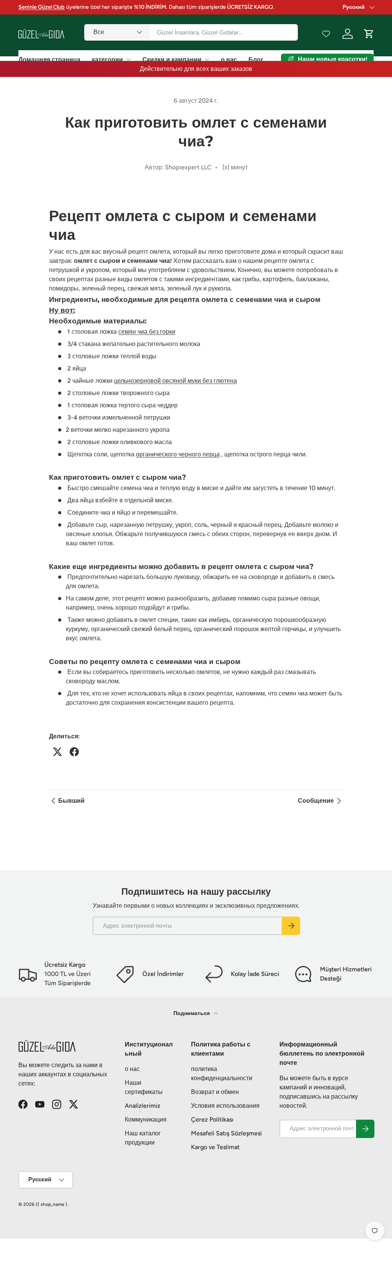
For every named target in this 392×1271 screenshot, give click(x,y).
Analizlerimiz (142, 1105)
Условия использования (225, 1105)
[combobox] (191, 32)
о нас (229, 59)
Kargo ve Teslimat (215, 1147)
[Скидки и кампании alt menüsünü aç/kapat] (206, 59)
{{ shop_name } (51, 1204)
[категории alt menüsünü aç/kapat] (128, 59)
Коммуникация (146, 1119)
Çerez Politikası (212, 1119)
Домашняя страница (49, 59)
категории (107, 59)
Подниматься (192, 1013)
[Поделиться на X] (57, 751)
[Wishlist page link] (326, 34)
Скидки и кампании (171, 59)
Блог (255, 59)
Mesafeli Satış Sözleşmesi (226, 1133)
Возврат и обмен (215, 1092)
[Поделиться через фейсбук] (74, 751)
